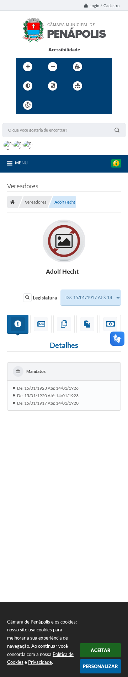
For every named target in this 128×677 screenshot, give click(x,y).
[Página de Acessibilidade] (27, 105)
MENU (21, 162)
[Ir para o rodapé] (95, 105)
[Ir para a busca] (79, 105)
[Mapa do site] (77, 86)
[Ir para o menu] (64, 105)
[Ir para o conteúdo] (48, 105)
